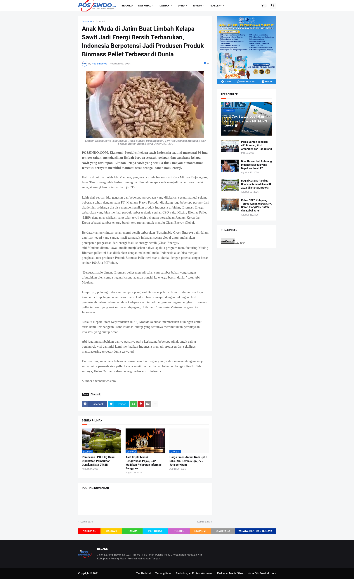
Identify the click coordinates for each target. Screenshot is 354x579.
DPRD (181, 5)
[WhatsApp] (133, 404)
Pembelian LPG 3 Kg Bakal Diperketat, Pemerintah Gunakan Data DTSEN (98, 460)
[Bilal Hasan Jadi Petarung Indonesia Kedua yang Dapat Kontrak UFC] (230, 166)
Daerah (164, 5)
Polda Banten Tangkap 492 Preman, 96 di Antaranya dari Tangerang (256, 145)
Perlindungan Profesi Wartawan (194, 573)
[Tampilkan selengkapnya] (155, 404)
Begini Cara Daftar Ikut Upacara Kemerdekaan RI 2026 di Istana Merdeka (256, 184)
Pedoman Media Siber (230, 573)
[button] (264, 6)
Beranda (127, 5)
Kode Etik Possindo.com (262, 573)
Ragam (197, 5)
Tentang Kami (163, 573)
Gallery (216, 5)
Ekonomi (100, 21)
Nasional (144, 5)
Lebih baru (86, 521)
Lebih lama (203, 521)
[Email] (148, 404)
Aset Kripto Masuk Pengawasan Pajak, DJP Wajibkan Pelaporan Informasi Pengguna (144, 462)
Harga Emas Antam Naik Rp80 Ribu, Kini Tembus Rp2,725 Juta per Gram (188, 460)
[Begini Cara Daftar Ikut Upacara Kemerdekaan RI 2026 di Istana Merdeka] (230, 185)
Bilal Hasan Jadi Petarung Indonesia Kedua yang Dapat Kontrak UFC (256, 165)
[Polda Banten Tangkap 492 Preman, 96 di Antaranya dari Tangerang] (230, 146)
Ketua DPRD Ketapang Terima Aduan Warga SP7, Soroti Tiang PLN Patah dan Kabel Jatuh (256, 205)
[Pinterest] (141, 404)
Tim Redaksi (143, 573)
